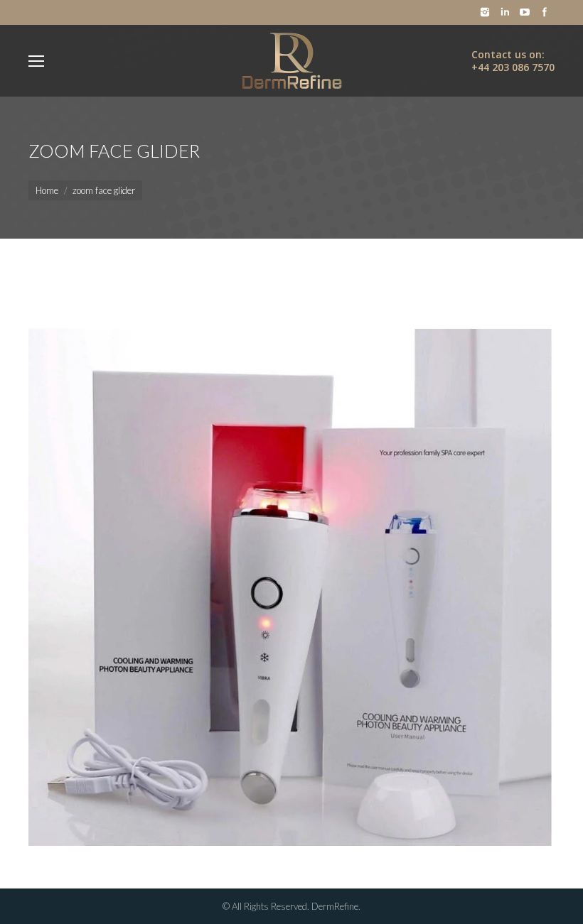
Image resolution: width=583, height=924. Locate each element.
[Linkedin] (504, 12)
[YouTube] (524, 12)
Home (47, 190)
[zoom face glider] (291, 560)
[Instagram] (484, 12)
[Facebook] (544, 12)
